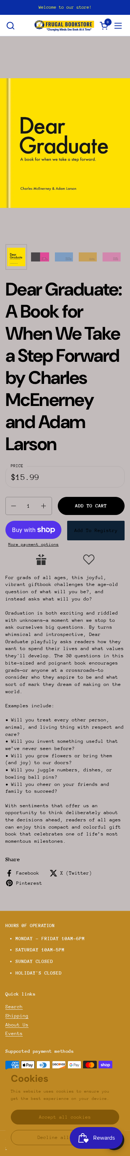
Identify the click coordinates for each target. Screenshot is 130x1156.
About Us (17, 1024)
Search (14, 1006)
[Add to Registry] (41, 559)
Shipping (17, 1015)
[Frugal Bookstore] (64, 25)
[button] (10, 25)
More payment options (33, 544)
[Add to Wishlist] (89, 559)
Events (14, 1033)
